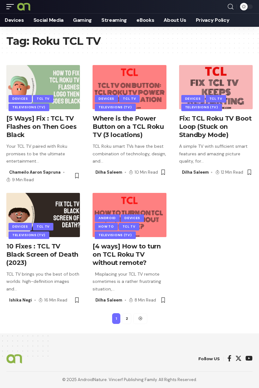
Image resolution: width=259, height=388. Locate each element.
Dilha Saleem (108, 172)
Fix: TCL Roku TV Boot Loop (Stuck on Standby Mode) (215, 127)
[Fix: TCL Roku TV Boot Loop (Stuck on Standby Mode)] (216, 87)
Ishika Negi (20, 300)
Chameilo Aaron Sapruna (35, 172)
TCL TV (43, 99)
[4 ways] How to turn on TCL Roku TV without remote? (126, 254)
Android (107, 218)
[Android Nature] (23, 6)
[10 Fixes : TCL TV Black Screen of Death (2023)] (43, 215)
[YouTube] (249, 359)
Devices (20, 99)
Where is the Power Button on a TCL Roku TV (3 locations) (128, 127)
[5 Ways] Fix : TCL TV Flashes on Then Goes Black (41, 127)
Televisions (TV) (28, 107)
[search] (230, 7)
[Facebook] (229, 359)
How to (106, 226)
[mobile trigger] (11, 6)
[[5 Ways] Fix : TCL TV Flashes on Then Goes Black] (43, 87)
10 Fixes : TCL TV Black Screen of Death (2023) (42, 254)
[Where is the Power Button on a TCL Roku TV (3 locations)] (129, 87)
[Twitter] (238, 359)
